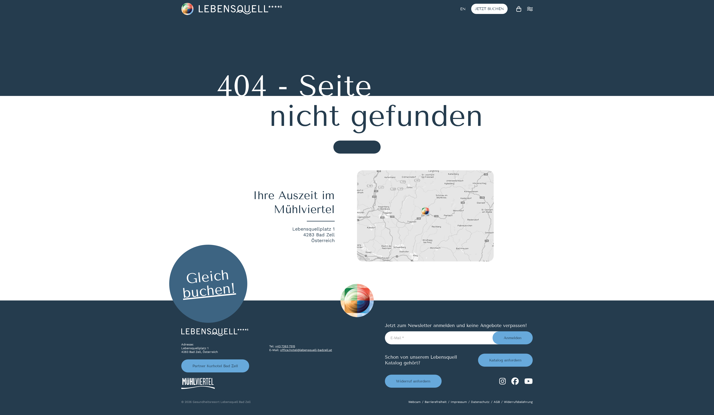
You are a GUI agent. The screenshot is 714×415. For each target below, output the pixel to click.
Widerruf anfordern (413, 381)
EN (463, 9)
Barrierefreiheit (436, 402)
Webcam (414, 402)
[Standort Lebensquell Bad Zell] (425, 215)
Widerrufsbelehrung (518, 402)
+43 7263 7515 (285, 346)
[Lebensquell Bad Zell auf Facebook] (515, 381)
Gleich (209, 284)
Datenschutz (480, 402)
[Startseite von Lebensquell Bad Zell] (231, 9)
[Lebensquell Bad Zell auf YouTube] (528, 381)
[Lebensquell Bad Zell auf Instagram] (502, 381)
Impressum (459, 402)
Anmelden (513, 338)
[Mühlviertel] (198, 383)
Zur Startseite (357, 147)
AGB (497, 402)
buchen (489, 9)
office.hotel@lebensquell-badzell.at (306, 350)
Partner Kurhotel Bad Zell (215, 366)
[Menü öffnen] (530, 9)
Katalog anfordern (505, 360)
